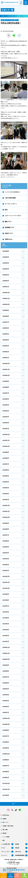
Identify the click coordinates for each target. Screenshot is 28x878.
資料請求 (17, 844)
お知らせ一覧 (10, 16)
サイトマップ (4, 855)
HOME (2, 16)
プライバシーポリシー (6, 851)
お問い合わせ (18, 851)
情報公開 (17, 847)
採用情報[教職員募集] (20, 855)
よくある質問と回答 (5, 844)
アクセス (3, 847)
